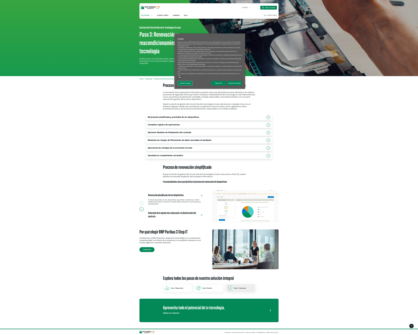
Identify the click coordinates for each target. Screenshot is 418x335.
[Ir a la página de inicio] (150, 7)
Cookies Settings (185, 83)
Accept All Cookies (234, 83)
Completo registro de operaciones (164, 125)
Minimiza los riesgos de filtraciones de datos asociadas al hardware (180, 140)
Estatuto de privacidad (238, 332)
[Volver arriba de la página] (411, 326)
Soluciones (148, 79)
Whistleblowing (261, 332)
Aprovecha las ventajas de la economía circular (170, 148)
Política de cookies (250, 332)
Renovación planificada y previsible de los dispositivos (173, 117)
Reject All (218, 83)
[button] (246, 7)
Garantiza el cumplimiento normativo (165, 156)
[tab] (175, 199)
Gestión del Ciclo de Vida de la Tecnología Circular (170, 79)
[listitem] (148, 15)
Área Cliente (270, 8)
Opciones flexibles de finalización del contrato (169, 133)
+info (179, 77)
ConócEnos (147, 250)
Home (141, 79)
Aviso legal (227, 332)
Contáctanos (272, 15)
